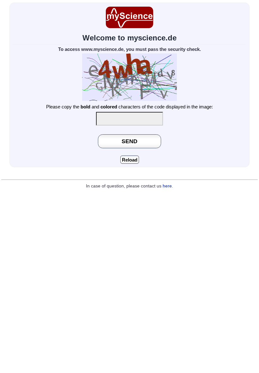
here (167, 186)
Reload (129, 159)
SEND (129, 141)
